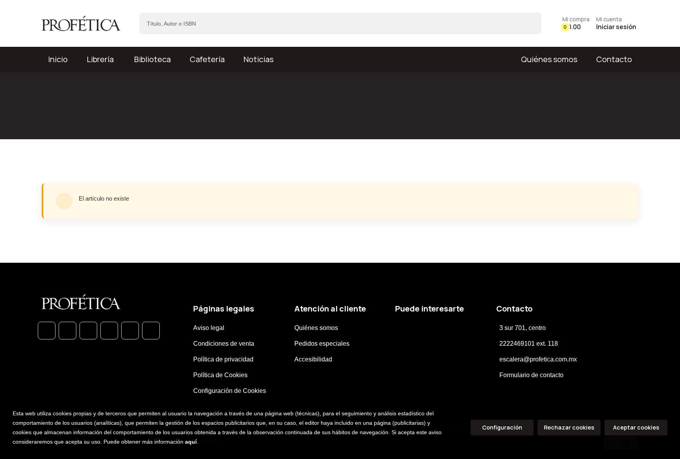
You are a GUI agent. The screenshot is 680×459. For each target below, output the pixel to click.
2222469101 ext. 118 (528, 343)
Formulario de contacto (531, 375)
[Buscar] (528, 23)
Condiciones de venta (223, 343)
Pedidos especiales (321, 343)
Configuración (502, 427)
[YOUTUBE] (151, 330)
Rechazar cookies (569, 427)
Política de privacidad (223, 359)
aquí (191, 442)
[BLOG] (130, 330)
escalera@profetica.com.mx (538, 359)
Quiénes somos (549, 59)
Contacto (614, 59)
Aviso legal (208, 327)
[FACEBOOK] (67, 330)
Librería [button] (100, 59)
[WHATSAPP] (46, 330)
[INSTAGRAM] (109, 330)
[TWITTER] (88, 330)
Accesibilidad (313, 359)
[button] (575, 23)
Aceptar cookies (636, 427)
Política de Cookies (220, 375)
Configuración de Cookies (229, 390)
